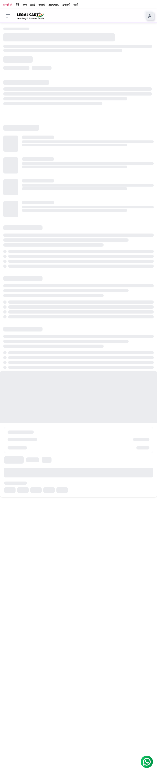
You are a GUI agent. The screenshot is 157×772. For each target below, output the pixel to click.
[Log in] (150, 16)
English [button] (7, 4)
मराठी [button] (75, 4)
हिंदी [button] (17, 4)
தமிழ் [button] (32, 4)
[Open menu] (7, 15)
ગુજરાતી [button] (66, 4)
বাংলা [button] (25, 4)
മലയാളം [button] (53, 4)
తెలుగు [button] (41, 4)
